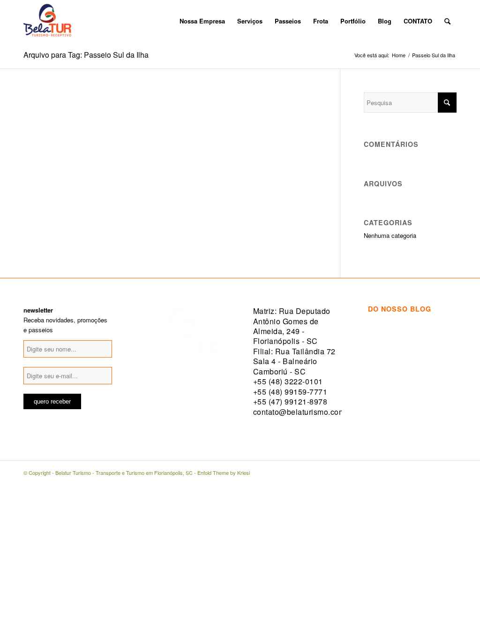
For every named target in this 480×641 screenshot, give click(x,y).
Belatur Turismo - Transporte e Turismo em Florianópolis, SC (124, 472)
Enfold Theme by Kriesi (223, 472)
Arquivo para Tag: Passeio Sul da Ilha (86, 54)
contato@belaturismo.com (299, 411)
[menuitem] (167, 21)
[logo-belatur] (47, 21)
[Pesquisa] (447, 21)
